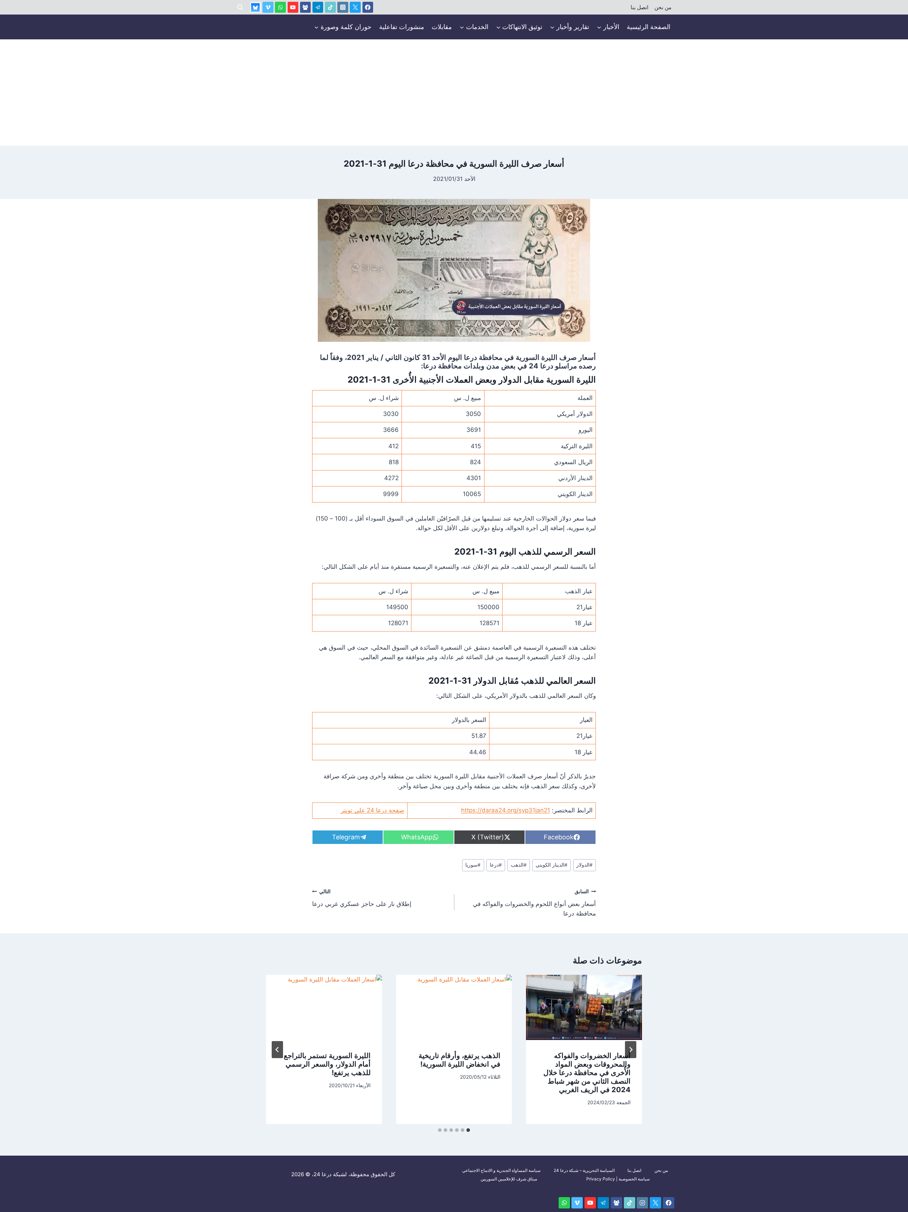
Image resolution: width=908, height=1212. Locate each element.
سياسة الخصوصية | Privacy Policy (618, 1179)
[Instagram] (342, 7)
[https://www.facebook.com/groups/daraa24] (305, 7)
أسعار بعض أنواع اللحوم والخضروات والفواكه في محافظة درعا (534, 903)
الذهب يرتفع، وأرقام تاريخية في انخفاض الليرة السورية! (459, 1059)
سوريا (473, 865)
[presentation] (584, 1007)
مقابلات (442, 26)
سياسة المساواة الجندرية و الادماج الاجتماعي (501, 1170)
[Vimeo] (267, 7)
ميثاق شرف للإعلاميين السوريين (509, 1179)
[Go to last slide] (630, 1049)
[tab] (468, 1130)
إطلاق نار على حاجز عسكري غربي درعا (361, 898)
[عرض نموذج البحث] (240, 7)
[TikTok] (330, 7)
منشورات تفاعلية (401, 26)
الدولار (584, 865)
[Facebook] (367, 7)
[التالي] (277, 1049)
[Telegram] (317, 7)
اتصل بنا (639, 7)
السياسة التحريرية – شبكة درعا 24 (584, 1170)
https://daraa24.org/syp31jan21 (505, 810)
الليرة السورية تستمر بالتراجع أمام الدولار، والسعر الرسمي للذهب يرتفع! (327, 1064)
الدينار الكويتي (552, 865)
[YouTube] (293, 7)
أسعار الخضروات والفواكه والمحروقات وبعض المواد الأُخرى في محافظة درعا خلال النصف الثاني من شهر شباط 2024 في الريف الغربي (587, 1072)
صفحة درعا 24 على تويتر (372, 810)
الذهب (519, 865)
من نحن (662, 7)
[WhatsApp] (280, 7)
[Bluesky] (255, 7)
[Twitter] (355, 7)
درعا (496, 865)
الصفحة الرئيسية (648, 26)
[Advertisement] (454, 92)
